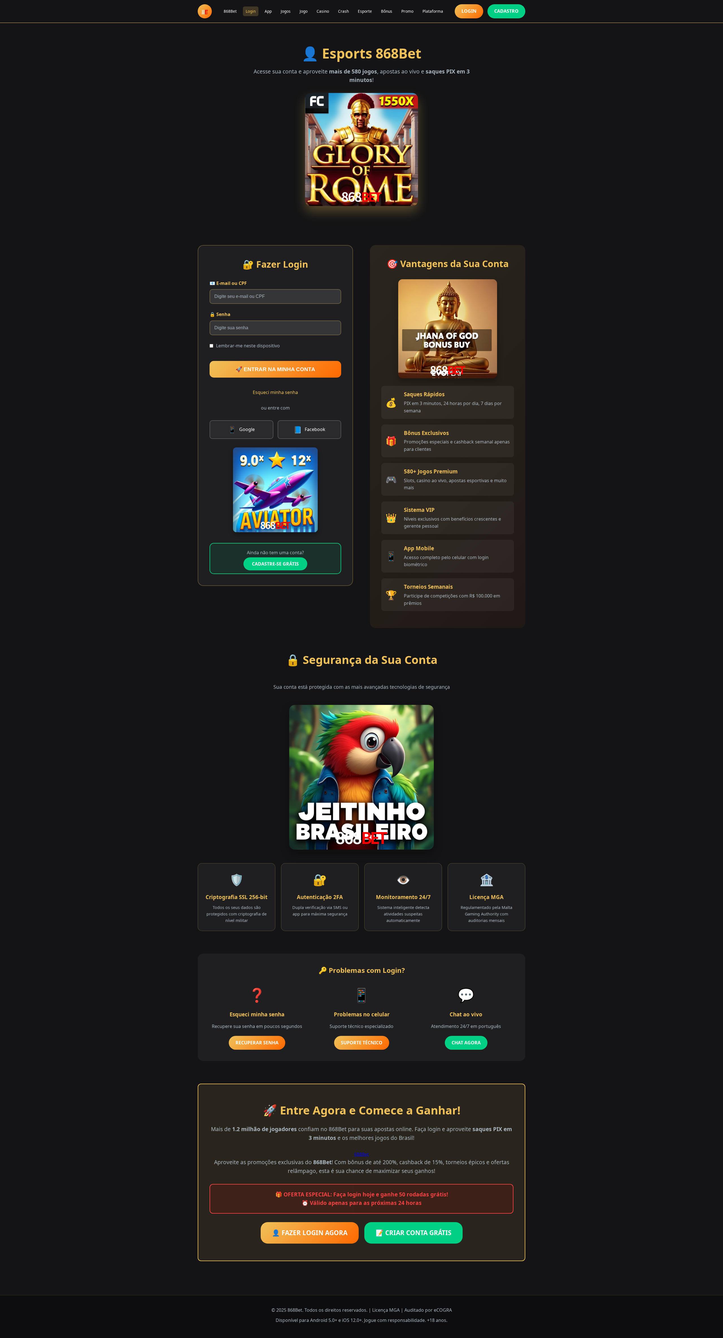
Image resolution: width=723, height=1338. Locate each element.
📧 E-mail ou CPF (228, 283)
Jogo (304, 11)
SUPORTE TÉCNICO (361, 1043)
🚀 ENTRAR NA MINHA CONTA (275, 369)
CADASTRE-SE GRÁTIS (275, 564)
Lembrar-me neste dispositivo (248, 346)
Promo (407, 11)
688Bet (361, 1154)
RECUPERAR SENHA (257, 1043)
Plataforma (433, 11)
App (268, 11)
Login (251, 11)
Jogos (286, 11)
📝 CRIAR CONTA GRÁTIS (413, 1232)
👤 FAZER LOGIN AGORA (309, 1232)
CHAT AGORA (466, 1043)
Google (241, 429)
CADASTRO (506, 11)
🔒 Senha (220, 314)
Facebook (309, 429)
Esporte (365, 11)
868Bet (230, 11)
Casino (323, 11)
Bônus (386, 11)
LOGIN (468, 11)
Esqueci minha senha (275, 392)
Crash (343, 11)
